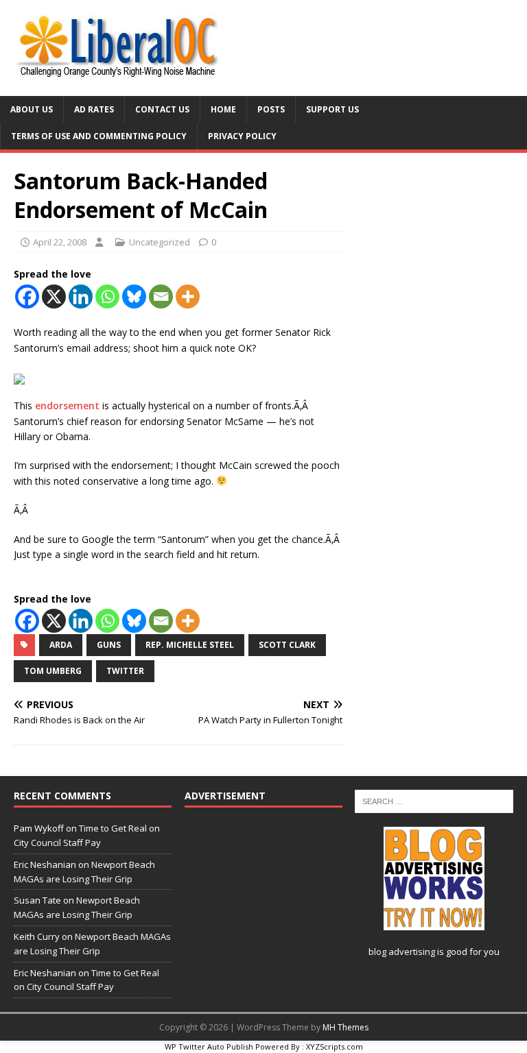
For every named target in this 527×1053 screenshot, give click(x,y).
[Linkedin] (81, 296)
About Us (31, 109)
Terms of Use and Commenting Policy (99, 136)
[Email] (161, 296)
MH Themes (345, 1027)
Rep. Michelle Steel (189, 645)
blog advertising (401, 951)
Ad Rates (94, 109)
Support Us (332, 109)
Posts (271, 109)
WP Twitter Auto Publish (209, 1046)
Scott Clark (287, 645)
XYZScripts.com (334, 1046)
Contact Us (162, 109)
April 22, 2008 (59, 242)
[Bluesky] (134, 296)
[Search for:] (434, 801)
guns (109, 645)
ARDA (60, 645)
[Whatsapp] (107, 296)
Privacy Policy (242, 136)
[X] (54, 296)
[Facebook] (27, 296)
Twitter (125, 671)
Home (223, 109)
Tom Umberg (53, 671)
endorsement (67, 405)
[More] (188, 296)
